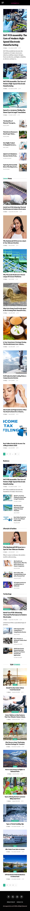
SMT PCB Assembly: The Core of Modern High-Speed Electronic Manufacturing (14, 83)
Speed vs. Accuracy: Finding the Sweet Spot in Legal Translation (14, 111)
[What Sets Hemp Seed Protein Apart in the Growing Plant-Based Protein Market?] (15, 294)
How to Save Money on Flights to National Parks (15, 770)
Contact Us (20, 902)
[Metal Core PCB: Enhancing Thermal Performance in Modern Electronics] (15, 193)
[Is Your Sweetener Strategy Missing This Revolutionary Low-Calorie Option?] (15, 328)
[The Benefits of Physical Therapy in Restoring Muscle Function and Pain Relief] (23, 124)
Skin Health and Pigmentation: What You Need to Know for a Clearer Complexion (14, 412)
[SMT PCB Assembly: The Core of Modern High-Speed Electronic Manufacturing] (15, 71)
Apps (15, 871)
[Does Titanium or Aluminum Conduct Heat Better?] (7, 641)
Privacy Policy (11, 902)
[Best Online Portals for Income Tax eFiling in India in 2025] (15, 429)
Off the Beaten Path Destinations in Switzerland (15, 875)
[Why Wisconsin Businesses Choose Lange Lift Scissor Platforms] (15, 260)
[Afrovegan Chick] (15, 2)
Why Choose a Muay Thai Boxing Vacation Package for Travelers (15, 743)
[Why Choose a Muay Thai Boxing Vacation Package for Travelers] (15, 731)
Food (15, 793)
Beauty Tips (6, 543)
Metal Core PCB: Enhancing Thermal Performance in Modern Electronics (14, 208)
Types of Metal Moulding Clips (15, 824)
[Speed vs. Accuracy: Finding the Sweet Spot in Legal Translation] (15, 100)
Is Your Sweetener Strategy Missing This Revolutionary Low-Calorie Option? (14, 344)
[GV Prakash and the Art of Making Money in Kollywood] (7, 585)
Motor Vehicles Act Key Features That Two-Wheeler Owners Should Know (15, 717)
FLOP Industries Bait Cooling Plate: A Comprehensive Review (14, 377)
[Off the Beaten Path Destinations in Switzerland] (15, 863)
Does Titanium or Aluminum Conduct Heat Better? (20, 640)
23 (15, 454)
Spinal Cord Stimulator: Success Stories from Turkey (10, 156)
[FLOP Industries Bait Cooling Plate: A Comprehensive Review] (15, 362)
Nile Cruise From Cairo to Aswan (15, 849)
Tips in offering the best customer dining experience (15, 798)
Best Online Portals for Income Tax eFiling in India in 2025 (14, 444)
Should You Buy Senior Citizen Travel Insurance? (15, 689)
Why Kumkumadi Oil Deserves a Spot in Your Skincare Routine (14, 242)
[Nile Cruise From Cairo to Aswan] (15, 838)
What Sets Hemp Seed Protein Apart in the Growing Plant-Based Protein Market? (14, 310)
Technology (7, 609)
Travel (15, 684)
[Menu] (3, 3)
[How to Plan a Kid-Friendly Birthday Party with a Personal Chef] (7, 575)
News (15, 846)
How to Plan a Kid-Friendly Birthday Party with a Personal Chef (20, 574)
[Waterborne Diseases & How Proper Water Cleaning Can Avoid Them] (23, 134)
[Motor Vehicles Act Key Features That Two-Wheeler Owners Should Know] (15, 704)
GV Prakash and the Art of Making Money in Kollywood (20, 584)
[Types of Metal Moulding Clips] (15, 813)
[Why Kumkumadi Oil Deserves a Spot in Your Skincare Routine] (15, 227)
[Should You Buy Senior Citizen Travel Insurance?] (15, 677)
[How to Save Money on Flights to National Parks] (15, 758)
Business (6, 78)
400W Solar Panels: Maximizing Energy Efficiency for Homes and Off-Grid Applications (19, 652)
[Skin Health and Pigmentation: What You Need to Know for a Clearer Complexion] (15, 395)
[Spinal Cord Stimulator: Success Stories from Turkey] (23, 156)
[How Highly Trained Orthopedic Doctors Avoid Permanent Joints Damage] (23, 145)
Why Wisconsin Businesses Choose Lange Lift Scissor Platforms (14, 276)
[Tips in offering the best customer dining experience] (15, 786)
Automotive (15, 712)
